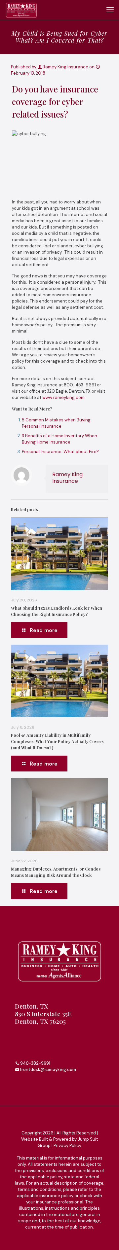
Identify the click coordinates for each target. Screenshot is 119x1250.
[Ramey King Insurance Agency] (21, 10)
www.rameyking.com (63, 397)
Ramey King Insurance (65, 67)
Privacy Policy (67, 1145)
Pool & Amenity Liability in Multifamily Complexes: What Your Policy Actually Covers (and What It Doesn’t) (57, 741)
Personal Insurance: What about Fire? (60, 451)
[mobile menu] (110, 10)
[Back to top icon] (59, 1119)
